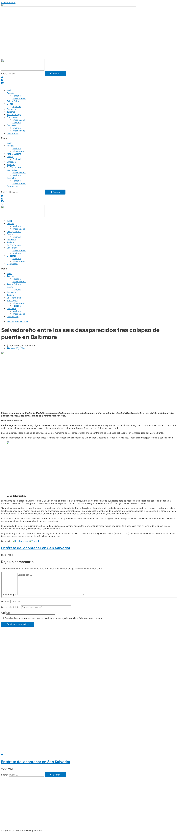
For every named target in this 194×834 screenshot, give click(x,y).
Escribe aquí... (10, 594)
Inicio (9, 90)
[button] (97, 138)
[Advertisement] (97, 38)
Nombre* (5, 601)
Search (4, 73)
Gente (10, 103)
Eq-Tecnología (14, 114)
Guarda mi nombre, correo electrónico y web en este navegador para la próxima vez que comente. (54, 618)
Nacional (16, 95)
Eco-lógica (12, 117)
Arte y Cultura (14, 101)
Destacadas (12, 133)
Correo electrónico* (11, 607)
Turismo (11, 112)
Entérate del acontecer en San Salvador (35, 548)
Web (3, 612)
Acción (10, 93)
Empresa (11, 109)
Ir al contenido (8, 2)
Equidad (16, 106)
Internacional (19, 98)
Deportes (11, 125)
